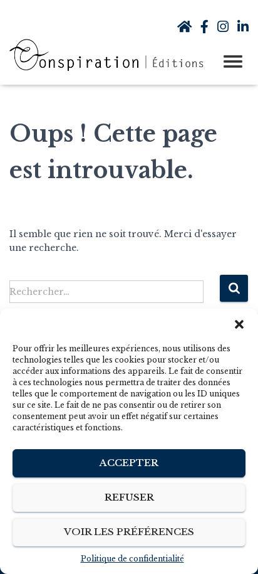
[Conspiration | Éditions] (113, 55)
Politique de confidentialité (132, 558)
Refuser (129, 497)
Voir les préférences (129, 532)
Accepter (129, 463)
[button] (239, 324)
